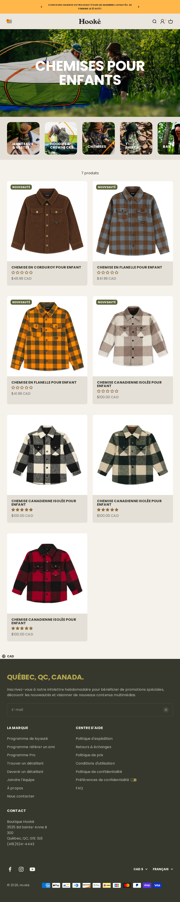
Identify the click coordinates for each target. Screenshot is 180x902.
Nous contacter (20, 796)
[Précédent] (41, 7)
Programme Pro (21, 755)
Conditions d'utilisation (95, 763)
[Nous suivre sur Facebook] (10, 869)
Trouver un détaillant (25, 763)
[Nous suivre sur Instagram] (21, 869)
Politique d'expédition (94, 738)
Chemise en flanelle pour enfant (129, 267)
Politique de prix (89, 755)
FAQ (79, 788)
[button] (22, 272)
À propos (15, 788)
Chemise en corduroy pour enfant (46, 267)
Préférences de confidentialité (102, 779)
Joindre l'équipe (21, 779)
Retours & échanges (93, 746)
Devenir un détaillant (25, 771)
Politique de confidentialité (99, 771)
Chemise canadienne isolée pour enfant (129, 384)
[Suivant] (138, 7)
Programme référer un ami (31, 746)
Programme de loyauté (27, 738)
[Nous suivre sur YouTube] (32, 869)
